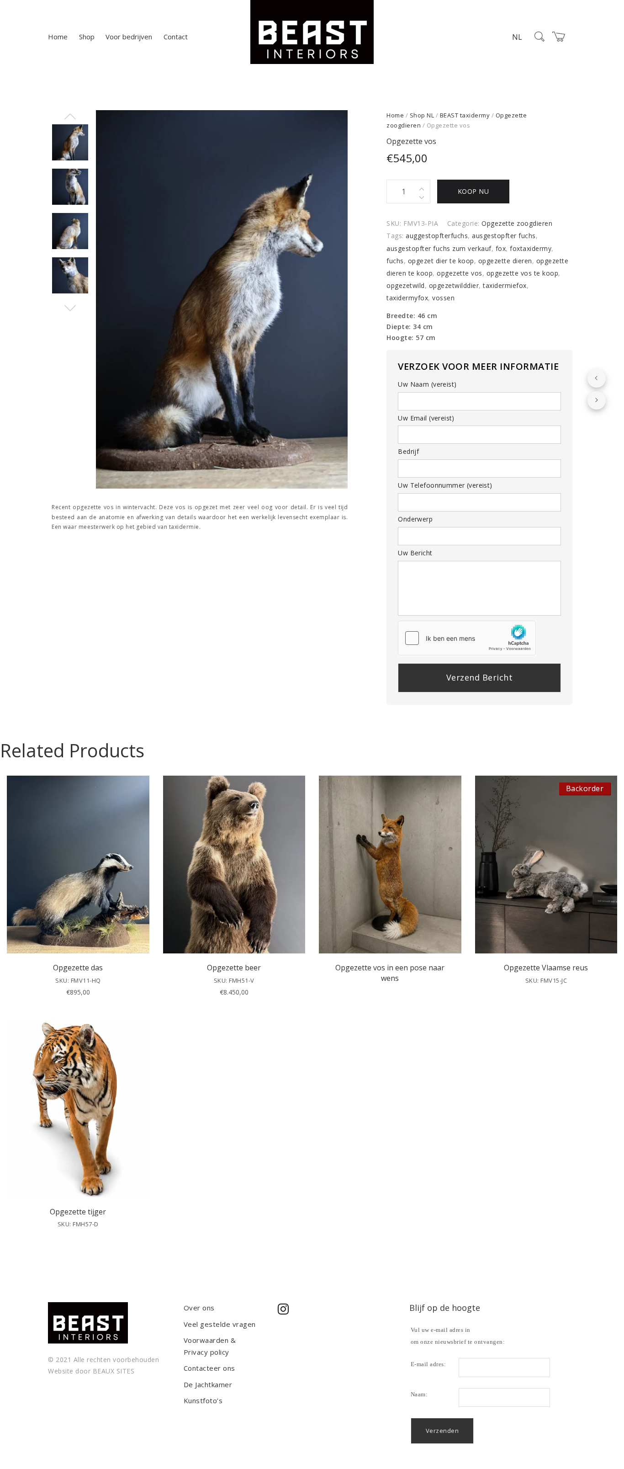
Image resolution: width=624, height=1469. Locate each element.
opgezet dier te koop (441, 260)
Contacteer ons (209, 1368)
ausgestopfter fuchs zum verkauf (439, 248)
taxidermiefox (505, 285)
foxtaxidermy (530, 248)
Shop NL (422, 115)
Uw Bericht (415, 552)
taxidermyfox (407, 297)
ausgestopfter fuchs (504, 235)
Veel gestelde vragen (220, 1324)
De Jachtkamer (208, 1384)
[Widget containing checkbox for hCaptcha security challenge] (467, 638)
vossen (443, 297)
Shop (87, 36)
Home (58, 36)
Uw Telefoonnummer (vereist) (445, 485)
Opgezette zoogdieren (516, 223)
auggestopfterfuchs (437, 235)
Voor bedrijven (129, 36)
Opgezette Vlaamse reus (546, 968)
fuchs (395, 260)
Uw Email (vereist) (426, 418)
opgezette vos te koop (523, 273)
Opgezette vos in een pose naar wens (389, 973)
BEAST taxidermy (465, 115)
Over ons (199, 1307)
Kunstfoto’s (203, 1400)
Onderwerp (415, 519)
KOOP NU (473, 191)
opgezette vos (459, 273)
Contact (176, 36)
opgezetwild (405, 285)
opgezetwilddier (454, 285)
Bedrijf (408, 451)
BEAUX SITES (114, 1371)
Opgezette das (78, 968)
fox (501, 248)
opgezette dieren (505, 260)
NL (517, 37)
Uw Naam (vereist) (427, 384)
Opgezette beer (234, 968)
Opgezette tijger (78, 1212)
